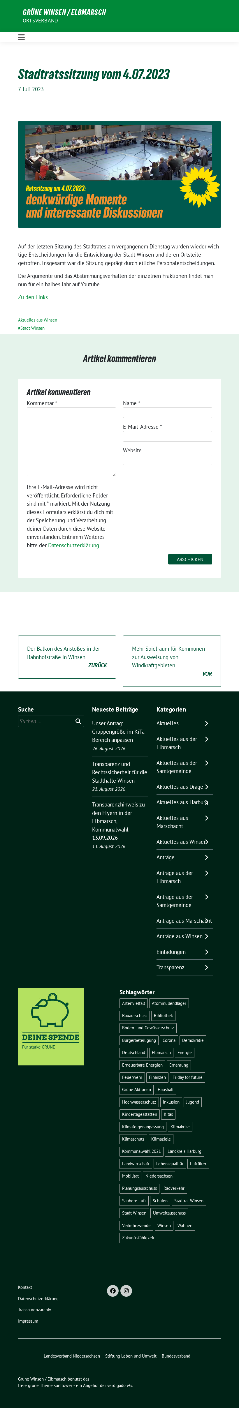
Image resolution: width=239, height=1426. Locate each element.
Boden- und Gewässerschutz (148, 1027)
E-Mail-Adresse (142, 426)
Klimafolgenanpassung (143, 1126)
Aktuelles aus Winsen (37, 320)
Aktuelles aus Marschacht (172, 822)
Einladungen (171, 951)
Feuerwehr (132, 1077)
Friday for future (188, 1077)
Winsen (164, 1225)
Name (131, 403)
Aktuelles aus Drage (180, 786)
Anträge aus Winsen (180, 936)
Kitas (168, 1114)
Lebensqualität (169, 1163)
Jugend (192, 1102)
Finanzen (157, 1077)
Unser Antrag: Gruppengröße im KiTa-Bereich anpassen (119, 731)
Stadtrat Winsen (188, 1200)
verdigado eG (119, 1385)
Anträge (166, 857)
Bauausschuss (134, 1015)
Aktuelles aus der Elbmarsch (177, 743)
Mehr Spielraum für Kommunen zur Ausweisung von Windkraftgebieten (172, 661)
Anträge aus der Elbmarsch (175, 877)
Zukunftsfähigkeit (138, 1237)
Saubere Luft (134, 1200)
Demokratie (193, 1040)
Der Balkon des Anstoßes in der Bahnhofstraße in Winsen (67, 657)
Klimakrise (180, 1126)
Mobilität (130, 1176)
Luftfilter (198, 1163)
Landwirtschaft (136, 1163)
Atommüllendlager (169, 1003)
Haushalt (166, 1089)
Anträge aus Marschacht (184, 920)
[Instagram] (126, 1291)
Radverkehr (174, 1188)
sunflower (63, 1385)
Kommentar (42, 403)
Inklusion (171, 1102)
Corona (169, 1040)
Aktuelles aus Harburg (182, 802)
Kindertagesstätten (139, 1114)
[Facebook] (113, 1291)
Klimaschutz (133, 1139)
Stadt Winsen (32, 328)
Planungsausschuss (139, 1188)
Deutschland (133, 1052)
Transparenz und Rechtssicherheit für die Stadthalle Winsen (119, 772)
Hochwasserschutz (139, 1102)
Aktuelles (168, 723)
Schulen (160, 1200)
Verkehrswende (136, 1225)
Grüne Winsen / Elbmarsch (64, 12)
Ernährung (178, 1065)
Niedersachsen (159, 1176)
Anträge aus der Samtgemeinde (175, 901)
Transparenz (170, 967)
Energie (185, 1052)
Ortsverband (40, 20)
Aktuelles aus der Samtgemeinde (177, 767)
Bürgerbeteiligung (139, 1040)
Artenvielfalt (133, 1003)
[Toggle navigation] (21, 37)
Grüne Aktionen (136, 1089)
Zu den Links (33, 297)
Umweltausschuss (169, 1213)
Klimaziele (161, 1139)
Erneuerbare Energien (142, 1065)
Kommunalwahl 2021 (141, 1151)
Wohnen (185, 1225)
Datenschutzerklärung (73, 545)
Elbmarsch (161, 1052)
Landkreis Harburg (184, 1151)
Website (132, 450)
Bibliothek (163, 1015)
